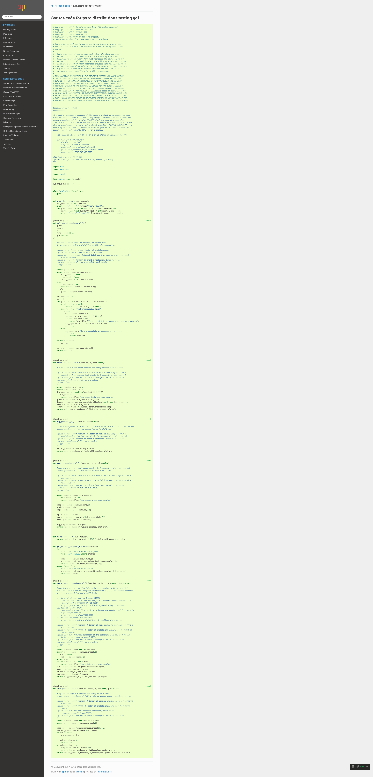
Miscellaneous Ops (11, 64)
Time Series (8, 140)
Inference (7, 38)
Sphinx (65, 772)
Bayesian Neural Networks (15, 88)
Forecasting (8, 109)
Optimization (9, 55)
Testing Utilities (10, 73)
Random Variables (11, 135)
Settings (6, 68)
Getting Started (10, 29)
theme (80, 772)
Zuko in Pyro (9, 148)
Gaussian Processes (12, 118)
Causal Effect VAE (11, 92)
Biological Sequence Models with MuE (20, 127)
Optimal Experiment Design (15, 131)
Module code (63, 6)
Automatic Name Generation (16, 83)
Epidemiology (9, 101)
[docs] (148, 220)
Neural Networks (11, 51)
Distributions (9, 42)
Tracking (7, 144)
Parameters (8, 47)
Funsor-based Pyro (11, 114)
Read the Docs (104, 772)
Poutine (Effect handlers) (14, 60)
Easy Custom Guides (12, 96)
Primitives (7, 34)
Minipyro (7, 122)
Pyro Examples (9, 105)
